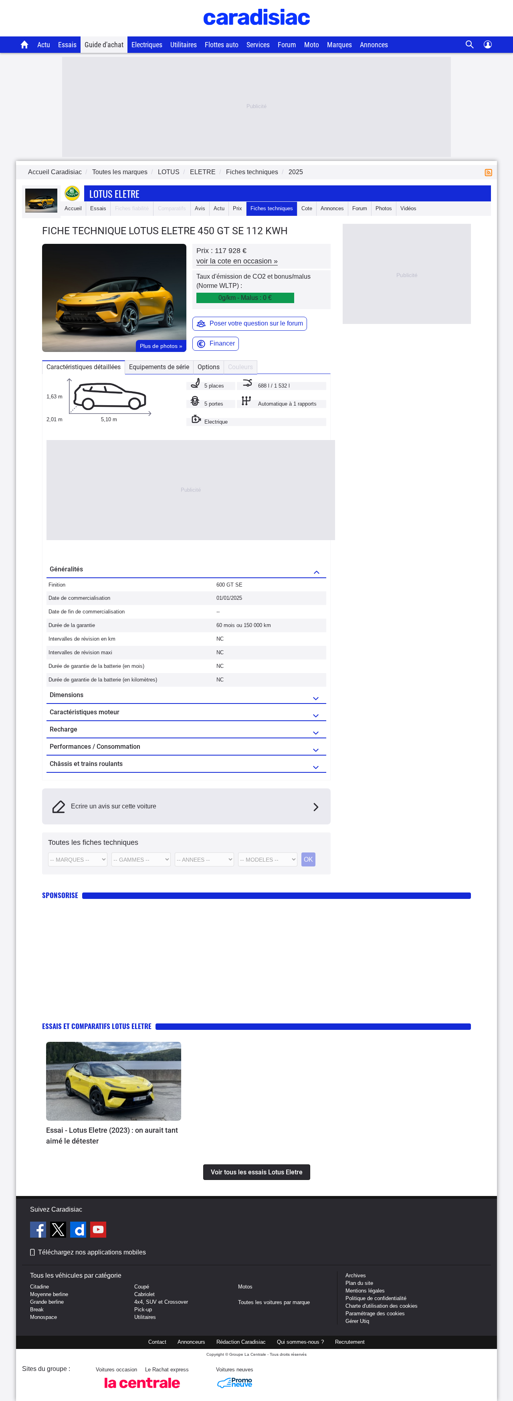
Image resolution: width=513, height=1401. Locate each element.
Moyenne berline (49, 1294)
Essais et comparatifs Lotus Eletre (96, 1026)
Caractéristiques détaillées (83, 367)
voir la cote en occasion (237, 261)
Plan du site (359, 1283)
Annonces (374, 44)
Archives (355, 1275)
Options (209, 367)
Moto (311, 44)
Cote (306, 208)
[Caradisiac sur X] (59, 1231)
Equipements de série (159, 367)
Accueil (73, 208)
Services (258, 44)
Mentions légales (365, 1291)
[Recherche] (470, 44)
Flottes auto (221, 44)
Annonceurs (191, 1342)
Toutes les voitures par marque (274, 1302)
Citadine (39, 1287)
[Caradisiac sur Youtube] (98, 1231)
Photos (384, 208)
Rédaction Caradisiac (241, 1342)
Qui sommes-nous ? (300, 1342)
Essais (67, 44)
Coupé (141, 1287)
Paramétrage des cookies (375, 1314)
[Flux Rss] (490, 172)
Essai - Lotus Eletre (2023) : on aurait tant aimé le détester (112, 1135)
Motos (245, 1287)
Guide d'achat (104, 44)
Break (37, 1310)
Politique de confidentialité (375, 1298)
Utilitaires (183, 44)
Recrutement (350, 1342)
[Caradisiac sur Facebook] (39, 1231)
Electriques (146, 44)
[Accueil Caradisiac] (24, 44)
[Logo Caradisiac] (257, 32)
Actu (43, 44)
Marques (339, 44)
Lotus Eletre (114, 193)
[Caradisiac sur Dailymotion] (79, 1231)
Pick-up (143, 1310)
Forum (287, 44)
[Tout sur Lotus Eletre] (41, 211)
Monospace (43, 1317)
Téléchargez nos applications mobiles (92, 1252)
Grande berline (47, 1302)
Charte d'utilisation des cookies (381, 1306)
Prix (237, 208)
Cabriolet (144, 1294)
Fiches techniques (271, 208)
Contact (157, 1342)
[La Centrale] (142, 1390)
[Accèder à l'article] (113, 1081)
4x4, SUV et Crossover (161, 1302)
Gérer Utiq (357, 1321)
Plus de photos (161, 346)
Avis (200, 208)
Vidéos (408, 208)
